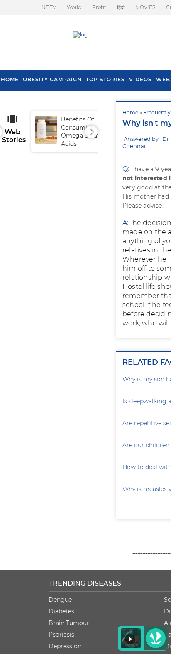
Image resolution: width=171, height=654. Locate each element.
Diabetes (61, 611)
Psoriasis (61, 634)
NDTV (49, 7)
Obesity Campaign (52, 79)
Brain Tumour (69, 623)
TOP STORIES (105, 79)
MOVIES (145, 7)
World (74, 7)
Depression (65, 646)
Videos (140, 79)
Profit (99, 7)
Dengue (60, 599)
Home (130, 112)
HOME (10, 79)
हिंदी (121, 7)
